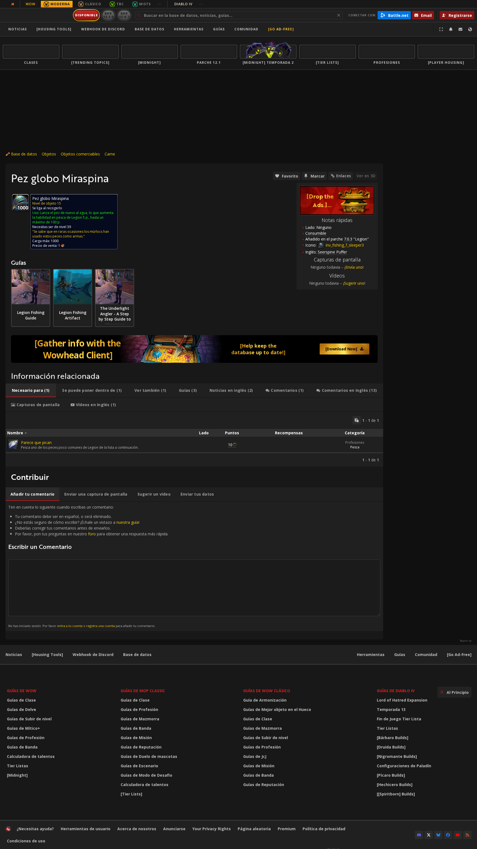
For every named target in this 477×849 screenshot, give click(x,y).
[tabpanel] (194, 439)
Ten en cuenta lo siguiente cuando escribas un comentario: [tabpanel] (88, 566)
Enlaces (343, 175)
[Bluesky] (438, 835)
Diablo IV (189, 4)
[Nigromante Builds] (397, 756)
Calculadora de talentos (31, 756)
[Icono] (20, 202)
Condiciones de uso (26, 840)
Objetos (49, 154)
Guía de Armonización (265, 700)
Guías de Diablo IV (396, 690)
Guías (219, 29)
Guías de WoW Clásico (266, 690)
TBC (120, 4)
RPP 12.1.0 (108, 15)
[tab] (31, 390)
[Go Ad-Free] (281, 29)
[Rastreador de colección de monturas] (194, 349)
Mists (145, 4)
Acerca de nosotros (136, 828)
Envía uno (354, 267)
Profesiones (354, 442)
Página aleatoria (254, 828)
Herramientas (371, 654)
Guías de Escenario (139, 765)
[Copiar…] (357, 420)
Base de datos (149, 29)
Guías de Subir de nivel (29, 718)
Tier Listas (17, 765)
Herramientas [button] (188, 29)
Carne (110, 154)
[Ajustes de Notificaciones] (451, 29)
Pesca (354, 447)
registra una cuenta (100, 626)
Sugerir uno (354, 283)
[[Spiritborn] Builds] (396, 794)
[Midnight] (17, 775)
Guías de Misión (136, 737)
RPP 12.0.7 (124, 15)
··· (160, 4)
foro (92, 533)
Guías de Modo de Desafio (146, 775)
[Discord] (419, 835)
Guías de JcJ (254, 756)
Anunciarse (174, 828)
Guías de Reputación (141, 747)
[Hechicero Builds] (394, 784)
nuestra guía (127, 522)
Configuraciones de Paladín (404, 765)
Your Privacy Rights (211, 828)
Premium (287, 828)
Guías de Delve (21, 709)
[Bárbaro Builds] (392, 737)
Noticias (17, 29)
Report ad (465, 640)
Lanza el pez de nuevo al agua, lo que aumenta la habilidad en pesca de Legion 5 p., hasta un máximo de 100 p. (72, 217)
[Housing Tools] (47, 654)
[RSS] (467, 835)
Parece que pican (36, 442)
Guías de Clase (21, 700)
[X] (429, 835)
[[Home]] (37, 15)
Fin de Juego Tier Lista (399, 718)
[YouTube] (458, 835)
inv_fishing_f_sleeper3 (344, 245)
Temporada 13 (391, 709)
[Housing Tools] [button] (53, 29)
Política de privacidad (324, 828)
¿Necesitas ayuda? (35, 828)
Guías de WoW (21, 690)
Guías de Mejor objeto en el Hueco (277, 709)
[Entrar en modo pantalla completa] (441, 29)
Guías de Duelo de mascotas (149, 756)
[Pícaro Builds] (391, 775)
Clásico (93, 4)
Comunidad (246, 29)
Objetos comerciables (80, 154)
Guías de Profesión (25, 737)
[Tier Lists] (131, 794)
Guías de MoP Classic (143, 690)
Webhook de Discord (103, 29)
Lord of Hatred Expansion (402, 700)
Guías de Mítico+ (23, 728)
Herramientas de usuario (85, 828)
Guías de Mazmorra (140, 718)
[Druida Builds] (391, 747)
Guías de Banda (22, 747)
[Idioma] (470, 29)
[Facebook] (448, 835)
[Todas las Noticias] (12, 4)
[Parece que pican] (13, 445)
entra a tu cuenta (70, 626)
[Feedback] (460, 29)
